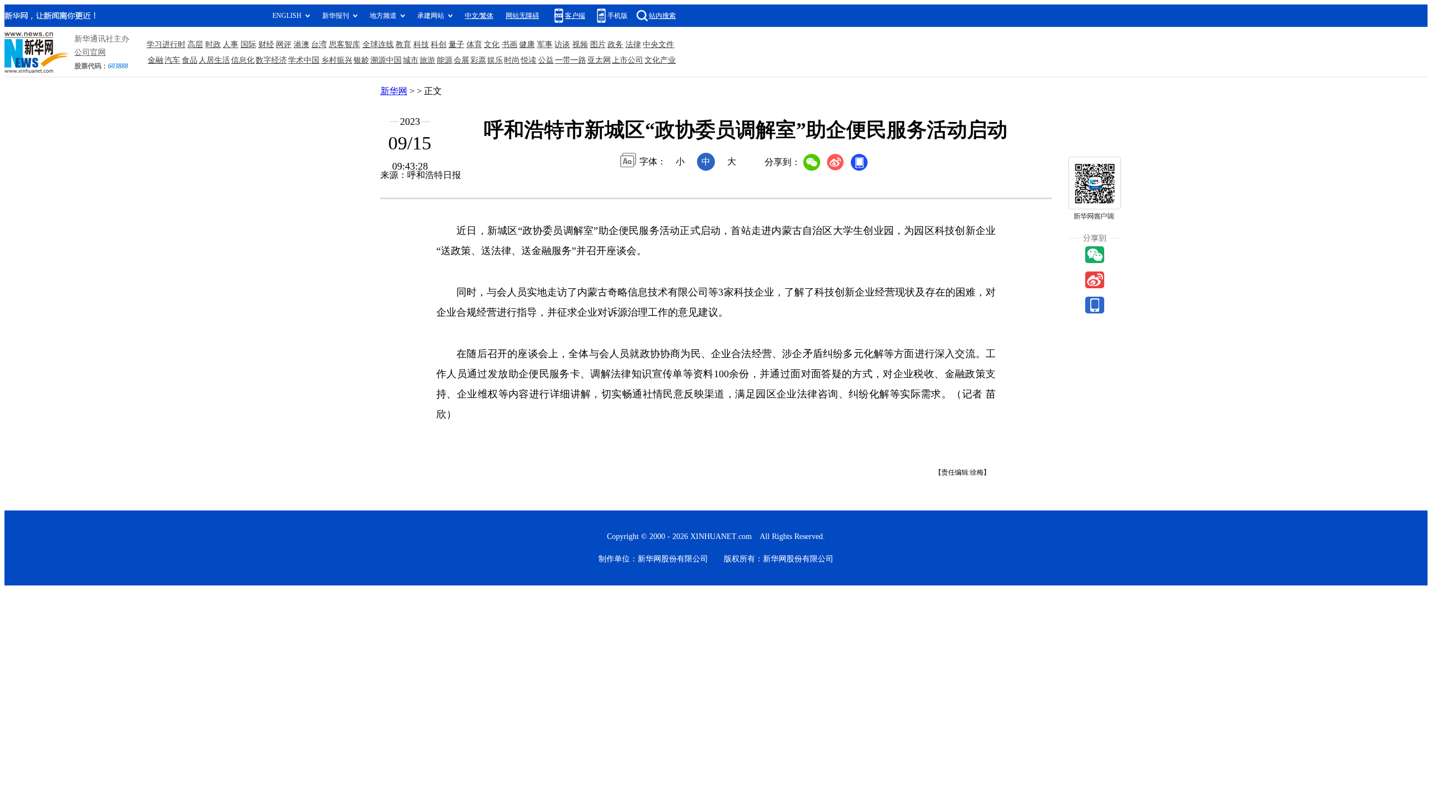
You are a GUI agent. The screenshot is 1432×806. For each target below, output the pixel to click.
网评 (283, 44)
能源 (445, 60)
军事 (545, 44)
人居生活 (214, 60)
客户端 (575, 16)
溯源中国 (386, 60)
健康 (527, 44)
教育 (403, 44)
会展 (461, 60)
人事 (230, 44)
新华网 (393, 91)
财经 (266, 44)
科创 (438, 44)
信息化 (243, 60)
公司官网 (90, 52)
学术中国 (303, 60)
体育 (474, 44)
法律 (633, 44)
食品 (189, 60)
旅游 (427, 60)
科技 (421, 44)
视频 (580, 44)
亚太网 (599, 60)
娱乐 (495, 60)
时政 (213, 44)
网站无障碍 (522, 16)
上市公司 (627, 60)
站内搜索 (662, 16)
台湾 (319, 44)
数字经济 (271, 60)
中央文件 (658, 44)
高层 (195, 44)
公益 (546, 60)
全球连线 (378, 44)
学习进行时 (166, 44)
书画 (509, 44)
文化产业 (660, 60)
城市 (410, 60)
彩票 (478, 60)
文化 (492, 44)
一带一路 (570, 60)
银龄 (361, 60)
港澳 (301, 44)
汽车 (172, 60)
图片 (598, 44)
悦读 (528, 60)
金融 (155, 60)
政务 (615, 44)
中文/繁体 (479, 16)
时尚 (512, 60)
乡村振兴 (336, 60)
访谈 (562, 44)
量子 (456, 44)
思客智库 (344, 44)
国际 (248, 44)
